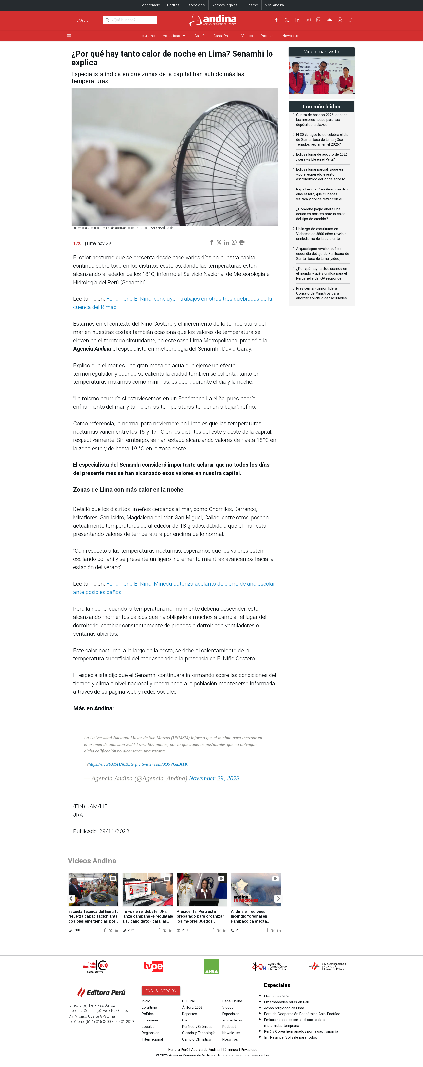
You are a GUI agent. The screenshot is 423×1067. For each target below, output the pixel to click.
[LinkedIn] (297, 20)
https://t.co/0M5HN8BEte (111, 764)
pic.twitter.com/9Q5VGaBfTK (161, 764)
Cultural (188, 1001)
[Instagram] (319, 20)
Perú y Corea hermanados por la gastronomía (301, 1031)
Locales (148, 1026)
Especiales (196, 5)
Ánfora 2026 (192, 1007)
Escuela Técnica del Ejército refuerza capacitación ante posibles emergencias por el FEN (93, 918)
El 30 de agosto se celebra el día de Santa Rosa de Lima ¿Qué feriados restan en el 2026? (322, 139)
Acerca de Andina (205, 1049)
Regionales (150, 1033)
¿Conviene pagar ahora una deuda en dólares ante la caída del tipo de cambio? (320, 214)
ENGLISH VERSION (161, 991)
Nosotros (230, 1039)
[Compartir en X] (111, 930)
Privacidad (249, 1049)
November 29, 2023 (214, 778)
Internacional (152, 1039)
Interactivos (232, 1020)
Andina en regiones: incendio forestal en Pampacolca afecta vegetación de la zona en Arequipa (253, 921)
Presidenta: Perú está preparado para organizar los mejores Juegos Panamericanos (200, 918)
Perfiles (173, 5)
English (83, 20)
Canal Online (223, 36)
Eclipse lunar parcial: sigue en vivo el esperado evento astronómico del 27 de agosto (320, 174)
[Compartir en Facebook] (105, 930)
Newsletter (291, 36)
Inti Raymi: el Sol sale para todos (290, 1037)
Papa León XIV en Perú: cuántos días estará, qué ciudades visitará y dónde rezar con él (322, 194)
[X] (287, 20)
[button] (71, 899)
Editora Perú (178, 1049)
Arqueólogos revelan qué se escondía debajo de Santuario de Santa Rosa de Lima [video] (322, 254)
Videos (247, 36)
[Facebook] (276, 20)
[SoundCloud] (329, 20)
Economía (150, 1020)
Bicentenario (149, 5)
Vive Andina (274, 5)
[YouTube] (308, 20)
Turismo (251, 5)
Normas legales (225, 5)
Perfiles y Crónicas (197, 1026)
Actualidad (175, 35)
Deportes (189, 1014)
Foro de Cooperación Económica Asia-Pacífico (302, 1014)
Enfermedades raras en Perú (287, 1002)
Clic (185, 1020)
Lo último (147, 36)
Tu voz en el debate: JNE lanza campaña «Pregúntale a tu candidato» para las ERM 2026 (147, 918)
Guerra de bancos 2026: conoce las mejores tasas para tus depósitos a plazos (322, 120)
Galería (200, 36)
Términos (230, 1049)
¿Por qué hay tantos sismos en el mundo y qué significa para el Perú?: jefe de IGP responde (321, 273)
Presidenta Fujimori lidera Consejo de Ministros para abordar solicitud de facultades (321, 293)
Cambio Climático (196, 1039)
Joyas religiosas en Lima (284, 1008)
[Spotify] (340, 20)
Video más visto (321, 52)
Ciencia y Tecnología (198, 1033)
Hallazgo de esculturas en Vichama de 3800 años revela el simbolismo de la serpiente (321, 234)
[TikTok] (350, 20)
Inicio (146, 1001)
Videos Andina (92, 860)
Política (148, 1014)
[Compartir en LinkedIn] (116, 930)
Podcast (268, 36)
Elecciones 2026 (277, 996)
